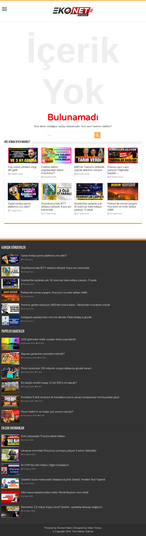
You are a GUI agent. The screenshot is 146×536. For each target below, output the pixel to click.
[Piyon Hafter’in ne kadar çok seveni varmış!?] (10, 416)
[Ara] (97, 135)
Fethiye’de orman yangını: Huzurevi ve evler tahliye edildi (123, 206)
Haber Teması (94, 528)
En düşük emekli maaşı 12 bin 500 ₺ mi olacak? (49, 382)
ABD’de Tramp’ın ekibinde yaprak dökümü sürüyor (89, 168)
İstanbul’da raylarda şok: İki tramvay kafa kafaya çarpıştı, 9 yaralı (88, 206)
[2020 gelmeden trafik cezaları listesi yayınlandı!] (10, 344)
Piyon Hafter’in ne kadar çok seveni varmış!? (47, 411)
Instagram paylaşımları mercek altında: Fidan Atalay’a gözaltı (56, 317)
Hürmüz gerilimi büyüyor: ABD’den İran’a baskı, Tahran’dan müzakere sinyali (65, 304)
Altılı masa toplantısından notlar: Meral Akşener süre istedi (54, 492)
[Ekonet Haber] (73, 10)
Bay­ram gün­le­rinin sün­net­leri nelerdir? (43, 353)
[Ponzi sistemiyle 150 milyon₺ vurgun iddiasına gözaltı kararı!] (10, 373)
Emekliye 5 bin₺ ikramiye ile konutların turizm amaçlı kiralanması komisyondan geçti (70, 397)
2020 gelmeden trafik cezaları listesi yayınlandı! (48, 339)
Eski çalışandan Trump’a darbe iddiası (43, 436)
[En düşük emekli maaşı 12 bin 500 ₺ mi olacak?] (10, 387)
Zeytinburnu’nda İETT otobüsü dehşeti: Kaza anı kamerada (56, 206)
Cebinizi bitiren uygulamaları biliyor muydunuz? (52, 169)
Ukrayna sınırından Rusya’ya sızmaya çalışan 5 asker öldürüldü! (58, 450)
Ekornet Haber (64, 528)
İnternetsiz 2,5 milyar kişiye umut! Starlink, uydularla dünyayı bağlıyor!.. (62, 506)
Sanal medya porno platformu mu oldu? (19, 205)
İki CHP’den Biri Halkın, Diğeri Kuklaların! (45, 465)
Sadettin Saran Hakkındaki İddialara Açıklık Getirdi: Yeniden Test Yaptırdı (63, 479)
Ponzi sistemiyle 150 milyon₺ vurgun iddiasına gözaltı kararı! (56, 368)
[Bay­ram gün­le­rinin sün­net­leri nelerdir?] (10, 358)
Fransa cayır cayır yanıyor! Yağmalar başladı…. (118, 169)
